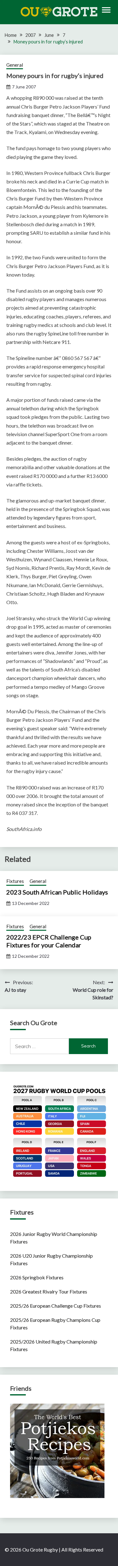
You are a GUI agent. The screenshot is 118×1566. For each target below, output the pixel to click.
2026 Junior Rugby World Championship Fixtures (53, 1237)
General (14, 65)
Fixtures (15, 881)
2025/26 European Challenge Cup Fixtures (55, 1306)
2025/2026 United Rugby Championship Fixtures (53, 1345)
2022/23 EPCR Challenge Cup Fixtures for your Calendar (48, 941)
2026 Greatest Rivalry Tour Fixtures (48, 1291)
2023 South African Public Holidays (57, 892)
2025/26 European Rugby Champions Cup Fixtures (55, 1323)
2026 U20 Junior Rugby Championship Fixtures (51, 1259)
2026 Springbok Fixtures (37, 1277)
